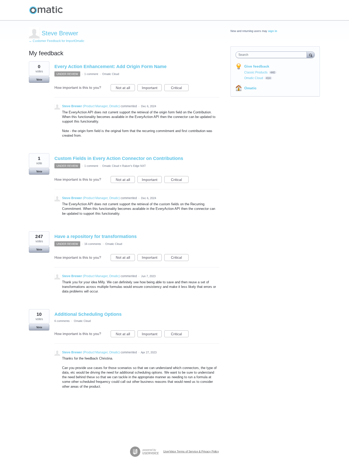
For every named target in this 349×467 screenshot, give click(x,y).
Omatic (250, 88)
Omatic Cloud (110, 73)
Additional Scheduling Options (88, 314)
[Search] (311, 54)
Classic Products (256, 72)
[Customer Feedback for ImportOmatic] (46, 10)
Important (152, 88)
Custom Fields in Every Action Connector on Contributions (118, 158)
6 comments (62, 320)
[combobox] (272, 55)
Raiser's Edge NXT (134, 165)
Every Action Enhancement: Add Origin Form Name (110, 66)
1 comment (91, 73)
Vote (39, 79)
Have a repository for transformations (95, 236)
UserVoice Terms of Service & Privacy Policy (191, 451)
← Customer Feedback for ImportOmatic (56, 41)
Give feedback (256, 66)
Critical (180, 88)
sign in (272, 30)
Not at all (125, 88)
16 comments (92, 243)
